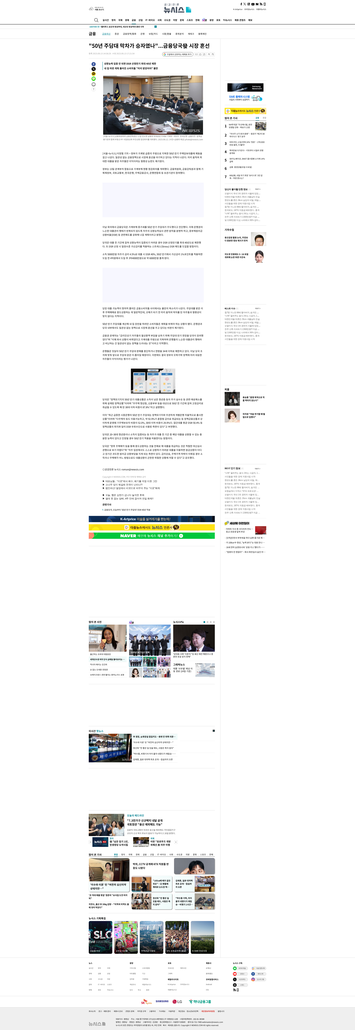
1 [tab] (204, 622)
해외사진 (183, 968)
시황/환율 (166, 33)
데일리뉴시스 (146, 984)
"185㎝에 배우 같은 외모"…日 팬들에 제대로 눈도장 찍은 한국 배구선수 (161, 884)
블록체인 (202, 33)
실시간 (106, 20)
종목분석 (179, 33)
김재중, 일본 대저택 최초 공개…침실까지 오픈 (153, 759)
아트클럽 (133, 973)
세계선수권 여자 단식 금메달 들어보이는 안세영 (108, 659)
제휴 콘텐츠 (240, 20)
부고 (139, 990)
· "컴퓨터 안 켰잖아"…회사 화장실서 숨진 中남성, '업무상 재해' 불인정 (245, 552)
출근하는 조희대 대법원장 (100, 654)
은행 (142, 33)
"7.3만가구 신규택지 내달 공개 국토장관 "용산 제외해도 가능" (145, 822)
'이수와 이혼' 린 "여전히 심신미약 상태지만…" (153, 742)
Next (176, 842)
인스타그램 (260, 979)
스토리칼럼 (146, 968)
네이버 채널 (242, 968)
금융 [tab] (257, 117)
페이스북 (260, 974)
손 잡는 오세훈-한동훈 (99, 669)
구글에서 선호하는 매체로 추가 (179, 54)
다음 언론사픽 (260, 968)
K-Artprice (237, 9)
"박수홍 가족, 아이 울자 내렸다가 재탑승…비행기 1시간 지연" (184, 901)
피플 (227, 389)
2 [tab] (207, 622)
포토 (218, 20)
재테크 (191, 33)
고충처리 (152, 1011)
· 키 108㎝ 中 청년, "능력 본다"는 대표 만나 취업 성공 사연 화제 (245, 542)
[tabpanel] (194, 642)
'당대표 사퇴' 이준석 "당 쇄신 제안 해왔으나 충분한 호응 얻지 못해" (193, 655)
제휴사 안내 (118, 1011)
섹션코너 (133, 984)
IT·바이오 (150, 20)
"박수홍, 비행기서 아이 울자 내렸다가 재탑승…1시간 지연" (154, 753)
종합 (116, 854)
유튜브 (242, 974)
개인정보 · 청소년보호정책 (188, 1011)
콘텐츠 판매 (129, 1011)
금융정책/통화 (129, 33)
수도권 (167, 20)
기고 (143, 973)
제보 (250, 20)
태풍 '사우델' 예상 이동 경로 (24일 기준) (183, 670)
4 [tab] (214, 622)
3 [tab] (211, 622)
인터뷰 (132, 979)
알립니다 (221, 1011)
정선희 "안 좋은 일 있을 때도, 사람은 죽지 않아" (154, 748)
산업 (141, 20)
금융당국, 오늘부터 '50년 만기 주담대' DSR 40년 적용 (127, 509)
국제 (120, 20)
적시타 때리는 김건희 (98, 664)
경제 (127, 20)
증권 (117, 33)
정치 (113, 20)
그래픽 (170, 973)
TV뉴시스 (227, 20)
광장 (212, 20)
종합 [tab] (264, 117)
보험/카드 (153, 33)
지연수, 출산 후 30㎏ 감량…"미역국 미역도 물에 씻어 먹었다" (109, 906)
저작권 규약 (141, 1011)
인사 (131, 990)
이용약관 (171, 1011)
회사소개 (92, 1011)
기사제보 (162, 1011)
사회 (160, 20)
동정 (147, 990)
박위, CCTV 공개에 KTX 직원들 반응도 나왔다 (151, 866)
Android (209, 984)
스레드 (242, 985)
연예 (197, 20)
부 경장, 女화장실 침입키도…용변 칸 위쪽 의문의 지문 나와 (154, 736)
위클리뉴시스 (261, 9)
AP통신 (208, 968)
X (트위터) (242, 979)
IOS (207, 989)
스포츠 (190, 20)
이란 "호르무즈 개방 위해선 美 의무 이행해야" (160, 845)
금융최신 (106, 33)
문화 (182, 20)
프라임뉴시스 (249, 9)
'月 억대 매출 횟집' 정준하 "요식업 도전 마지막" (108, 897)
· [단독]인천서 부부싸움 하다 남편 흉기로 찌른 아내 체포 (245, 537)
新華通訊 (209, 973)
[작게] (209, 54)
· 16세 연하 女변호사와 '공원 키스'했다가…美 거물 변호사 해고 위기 (245, 547)
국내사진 (171, 968)
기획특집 (145, 979)
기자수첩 (229, 230)
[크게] (213, 54)
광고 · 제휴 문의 (104, 1011)
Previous (90, 842)
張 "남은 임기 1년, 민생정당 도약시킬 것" (119, 845)
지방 (175, 20)
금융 (134, 20)
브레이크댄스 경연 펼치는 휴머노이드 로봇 (107, 674)
